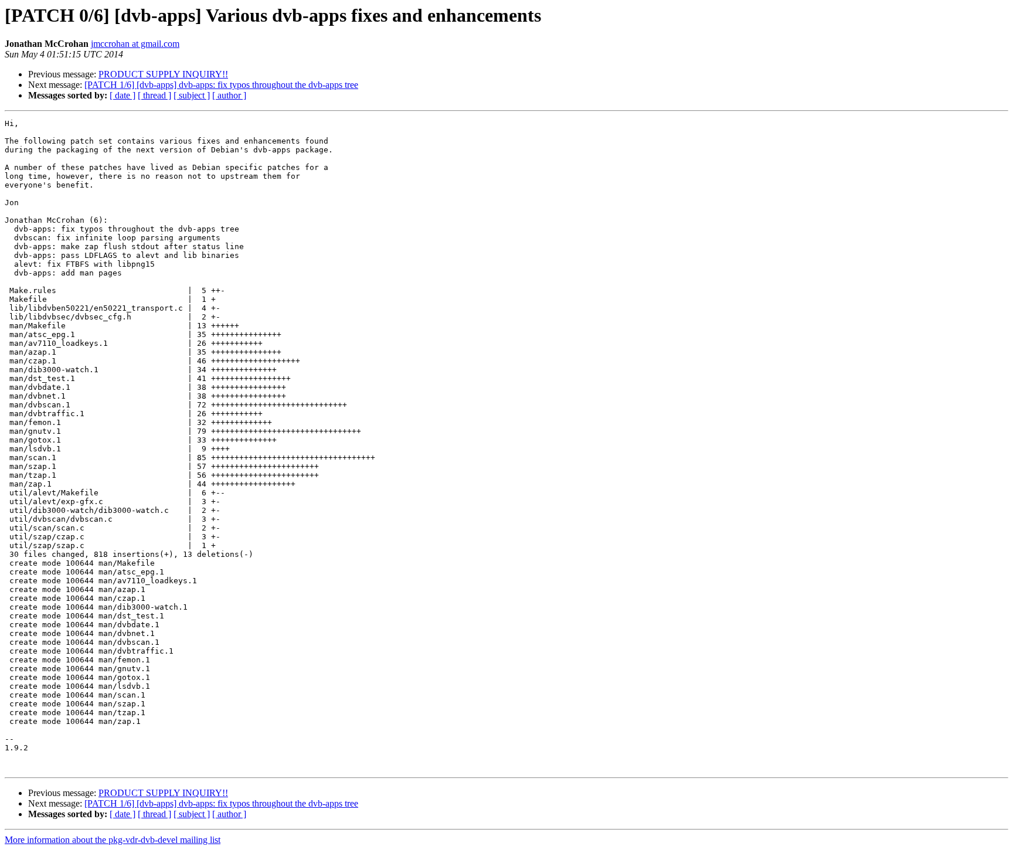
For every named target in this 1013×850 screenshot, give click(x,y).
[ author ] (229, 95)
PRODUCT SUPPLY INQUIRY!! (163, 74)
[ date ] (122, 95)
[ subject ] (192, 95)
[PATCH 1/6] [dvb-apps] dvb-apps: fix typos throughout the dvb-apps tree (221, 85)
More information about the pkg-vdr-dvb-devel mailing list (112, 840)
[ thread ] (154, 95)
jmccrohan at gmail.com (135, 44)
